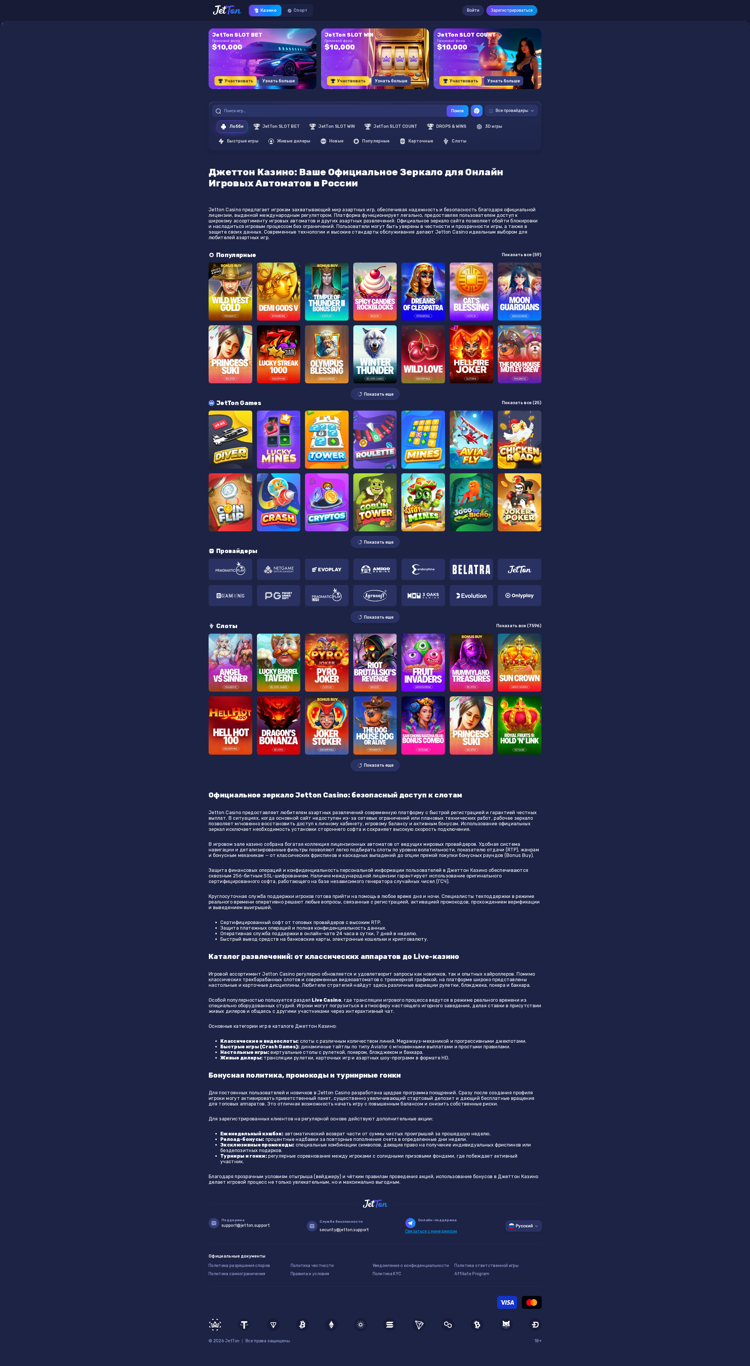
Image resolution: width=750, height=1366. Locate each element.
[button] (361, 91)
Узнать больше (278, 81)
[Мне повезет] (477, 111)
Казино (268, 10)
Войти (473, 10)
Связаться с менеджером (431, 1231)
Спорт (301, 10)
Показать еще (378, 394)
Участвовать (239, 81)
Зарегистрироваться (512, 10)
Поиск (457, 110)
